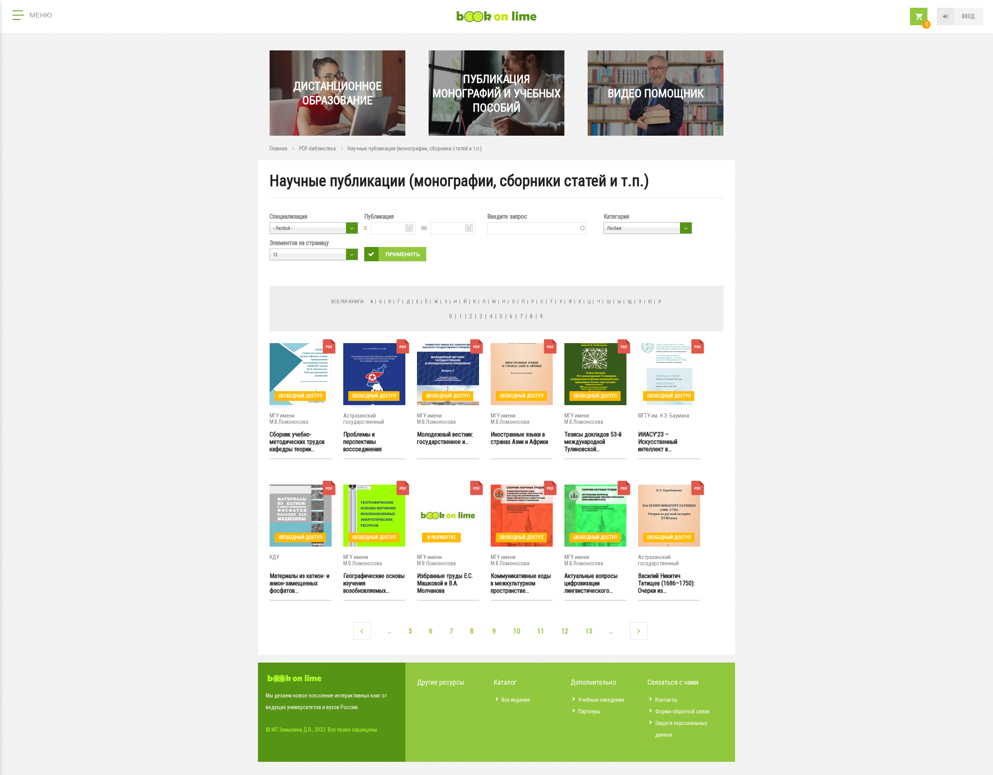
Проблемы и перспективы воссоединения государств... (362, 441)
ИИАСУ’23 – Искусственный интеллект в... (657, 441)
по (424, 227)
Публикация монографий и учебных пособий (496, 93)
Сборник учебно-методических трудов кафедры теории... (297, 441)
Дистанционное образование (337, 93)
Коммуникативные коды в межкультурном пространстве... (521, 583)
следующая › (638, 631)
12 (564, 631)
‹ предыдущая (362, 631)
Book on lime (496, 16)
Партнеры (589, 711)
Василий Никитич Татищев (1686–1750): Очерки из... (666, 583)
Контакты (666, 700)
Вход (968, 16)
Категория (616, 216)
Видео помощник (656, 93)
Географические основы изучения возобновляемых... (374, 583)
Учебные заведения (601, 700)
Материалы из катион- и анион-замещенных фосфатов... (299, 583)
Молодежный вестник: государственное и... (445, 438)
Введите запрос (507, 216)
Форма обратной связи (682, 711)
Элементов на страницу (299, 243)
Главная (278, 148)
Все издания (516, 700)
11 (540, 631)
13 (588, 631)
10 (516, 631)
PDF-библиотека (317, 148)
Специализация (288, 216)
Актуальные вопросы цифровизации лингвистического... (591, 583)
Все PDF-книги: (348, 301)
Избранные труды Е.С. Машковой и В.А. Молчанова (445, 583)
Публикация (379, 216)
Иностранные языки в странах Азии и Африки (519, 438)
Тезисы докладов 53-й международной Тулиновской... (592, 441)
